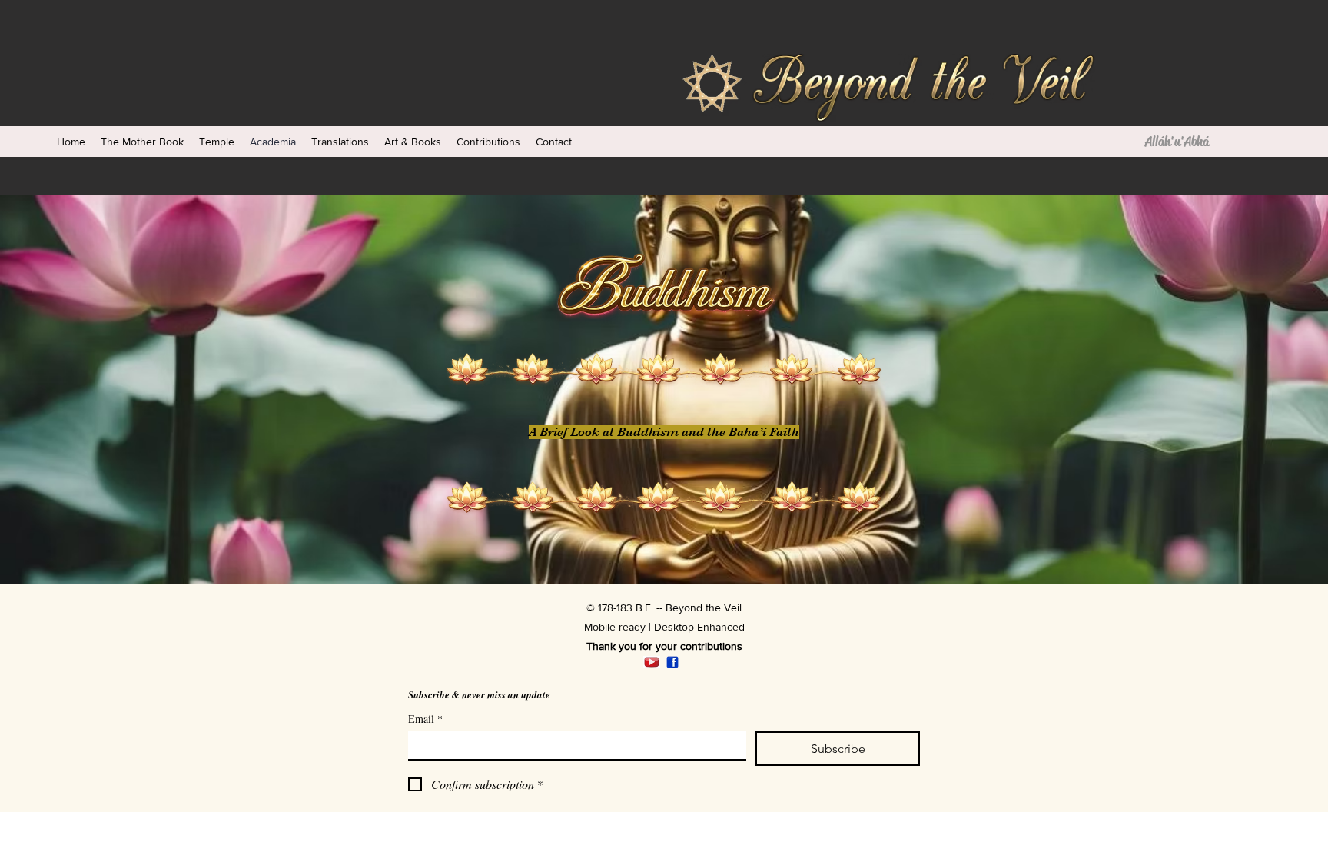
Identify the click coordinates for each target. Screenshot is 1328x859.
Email (425, 718)
